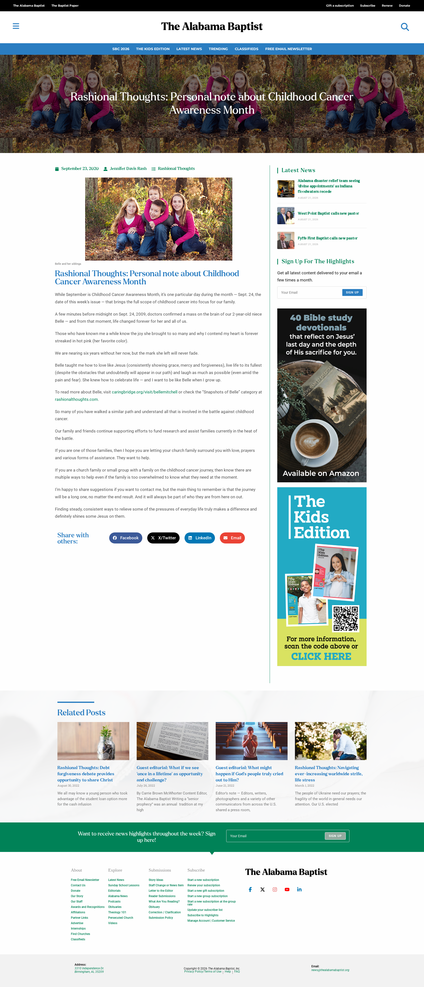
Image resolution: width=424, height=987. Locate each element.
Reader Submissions (162, 896)
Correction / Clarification (165, 912)
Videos (112, 923)
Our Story (77, 896)
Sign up (352, 292)
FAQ (237, 971)
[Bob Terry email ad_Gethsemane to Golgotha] (322, 395)
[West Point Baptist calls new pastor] (285, 215)
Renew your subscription (203, 885)
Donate (75, 890)
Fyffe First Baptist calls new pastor (328, 238)
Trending (218, 49)
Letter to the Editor (161, 890)
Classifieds (246, 49)
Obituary (154, 907)
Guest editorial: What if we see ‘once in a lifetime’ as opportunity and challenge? (170, 774)
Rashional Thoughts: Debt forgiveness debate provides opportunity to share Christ (85, 774)
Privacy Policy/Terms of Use (202, 971)
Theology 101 (117, 912)
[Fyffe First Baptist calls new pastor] (285, 240)
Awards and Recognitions (88, 907)
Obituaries (114, 907)
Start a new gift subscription (205, 890)
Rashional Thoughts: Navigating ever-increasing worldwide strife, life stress (328, 774)
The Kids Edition (153, 49)
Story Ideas (156, 880)
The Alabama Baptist (29, 5)
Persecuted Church (120, 917)
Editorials (114, 890)
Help (228, 971)
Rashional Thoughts (176, 169)
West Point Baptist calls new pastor (328, 213)
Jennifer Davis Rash (128, 169)
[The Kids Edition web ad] (322, 576)
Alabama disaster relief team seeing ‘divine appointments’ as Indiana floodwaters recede (329, 186)
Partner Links (79, 917)
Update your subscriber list (205, 910)
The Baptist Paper (65, 5)
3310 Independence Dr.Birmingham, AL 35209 (89, 970)
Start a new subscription (203, 880)
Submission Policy (161, 917)
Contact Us (78, 885)
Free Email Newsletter (288, 49)
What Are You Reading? (164, 901)
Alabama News (118, 896)
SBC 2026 (120, 49)
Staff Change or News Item (166, 885)
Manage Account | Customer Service (211, 920)
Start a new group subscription (207, 896)
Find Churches (80, 934)
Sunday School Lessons (123, 885)
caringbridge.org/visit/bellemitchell (144, 392)
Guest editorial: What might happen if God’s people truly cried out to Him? (249, 774)
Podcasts (114, 901)
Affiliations (78, 912)
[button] (405, 27)
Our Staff (76, 901)
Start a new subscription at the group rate (211, 903)
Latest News (189, 49)
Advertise (77, 923)
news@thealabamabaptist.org (330, 970)
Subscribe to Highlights (202, 915)
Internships (78, 928)
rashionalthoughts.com (76, 399)
